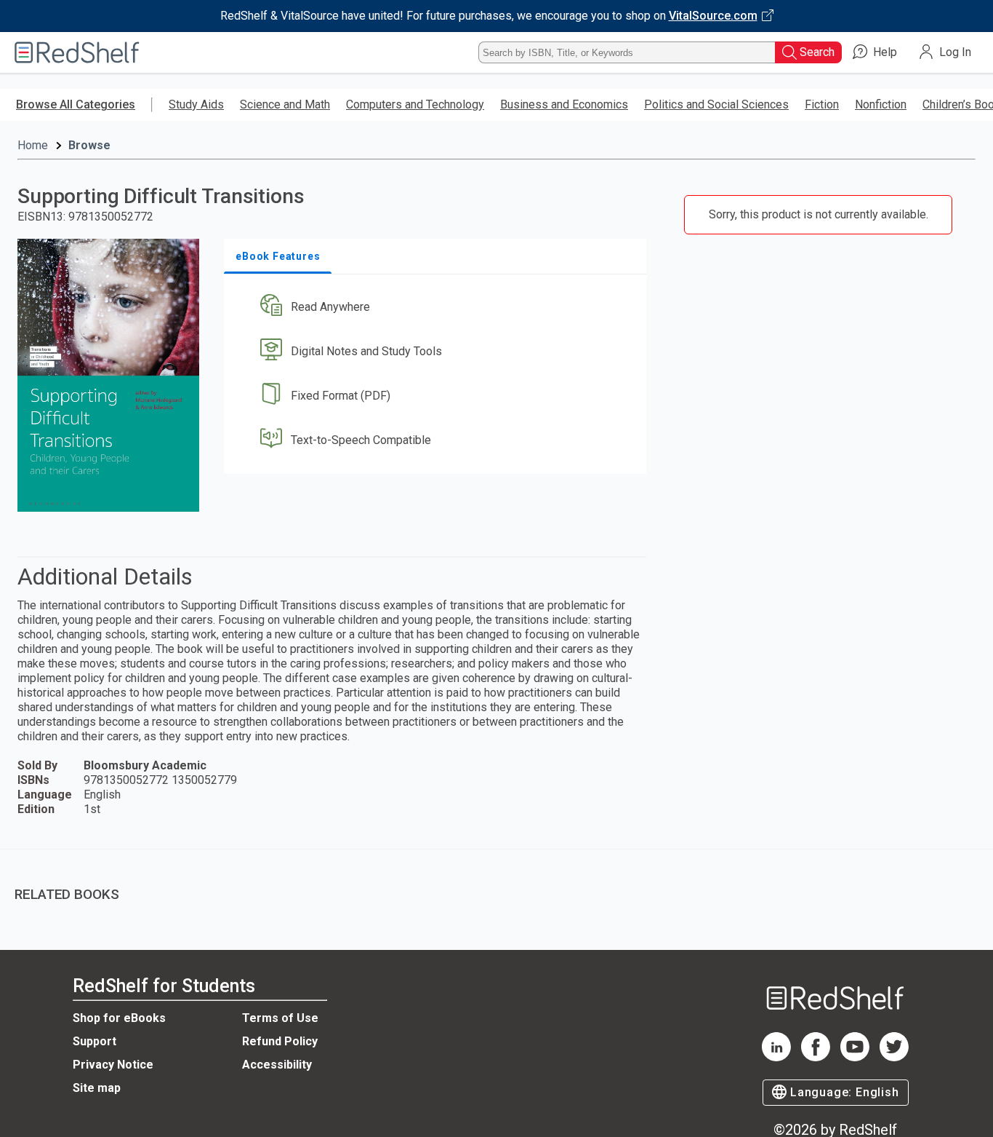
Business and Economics (564, 104)
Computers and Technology (415, 104)
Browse (89, 145)
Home (32, 145)
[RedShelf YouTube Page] (854, 1057)
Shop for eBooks (119, 1018)
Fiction (822, 104)
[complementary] (496, 884)
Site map (97, 1088)
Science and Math (285, 104)
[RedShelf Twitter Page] (894, 1057)
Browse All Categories (75, 104)
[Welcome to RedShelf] (77, 52)
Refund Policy (280, 1041)
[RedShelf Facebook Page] (815, 1057)
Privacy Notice (113, 1064)
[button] (438, 307)
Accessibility (277, 1064)
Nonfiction (880, 104)
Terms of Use (280, 1018)
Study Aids (196, 104)
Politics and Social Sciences (716, 104)
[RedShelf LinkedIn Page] (776, 1057)
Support (94, 1041)
